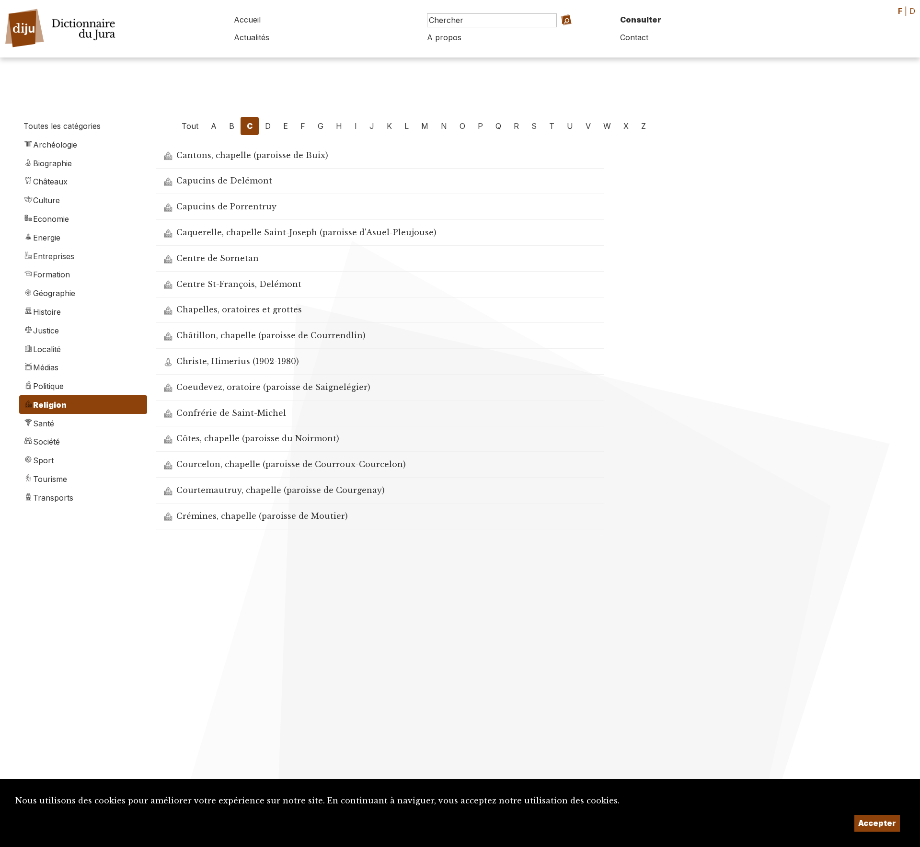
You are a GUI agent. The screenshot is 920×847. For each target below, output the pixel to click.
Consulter (640, 19)
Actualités (251, 37)
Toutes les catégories (62, 126)
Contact (634, 37)
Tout (190, 126)
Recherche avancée (558, 33)
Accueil (247, 19)
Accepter (877, 823)
